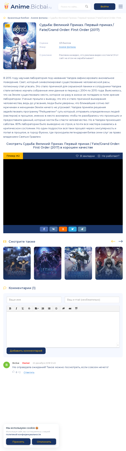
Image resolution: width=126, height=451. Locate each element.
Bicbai (15, 363)
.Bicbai (31, 6)
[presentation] (113, 240)
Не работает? (110, 156)
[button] (10, 308)
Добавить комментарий (26, 350)
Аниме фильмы (39, 17)
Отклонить (44, 441)
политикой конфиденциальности (23, 434)
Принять (18, 441)
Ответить (29, 372)
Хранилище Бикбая (18, 17)
